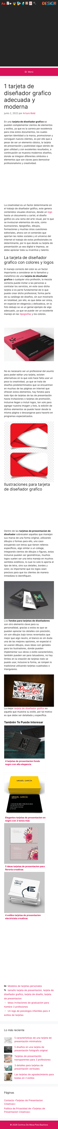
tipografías (25, 314)
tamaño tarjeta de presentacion (25, 990)
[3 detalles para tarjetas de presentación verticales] (8, 1068)
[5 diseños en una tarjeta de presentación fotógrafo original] (8, 1050)
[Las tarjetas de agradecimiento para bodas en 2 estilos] (8, 1077)
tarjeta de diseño (33, 994)
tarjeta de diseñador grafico (28, 708)
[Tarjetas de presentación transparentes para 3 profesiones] (8, 1059)
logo (50, 212)
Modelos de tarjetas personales (25, 986)
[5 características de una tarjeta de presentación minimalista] (8, 1040)
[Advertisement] (29, 37)
